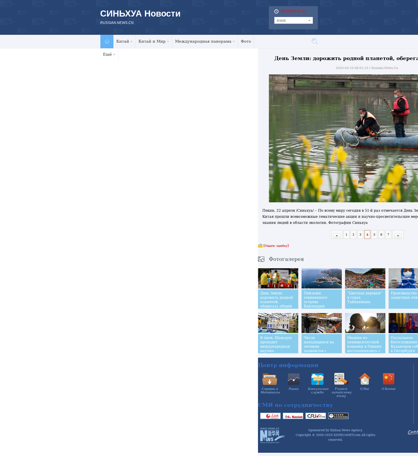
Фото (246, 41)
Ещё (107, 54)
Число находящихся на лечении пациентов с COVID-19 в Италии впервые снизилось (322, 349)
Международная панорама (203, 41)
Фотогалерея (286, 259)
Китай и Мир (152, 41)
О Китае (389, 389)
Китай (122, 41)
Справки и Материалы (270, 390)
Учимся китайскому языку (342, 392)
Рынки (294, 389)
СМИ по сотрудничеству (295, 405)
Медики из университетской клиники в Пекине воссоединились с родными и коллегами (364, 349)
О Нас (364, 389)
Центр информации (288, 365)
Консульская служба (318, 390)
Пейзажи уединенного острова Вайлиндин (315, 299)
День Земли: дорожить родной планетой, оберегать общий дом (276, 302)
